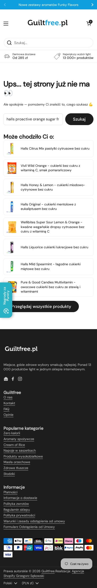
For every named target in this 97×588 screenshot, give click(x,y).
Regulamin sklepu (17, 509)
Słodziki (9, 474)
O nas (8, 397)
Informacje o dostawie (20, 498)
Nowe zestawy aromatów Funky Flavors (48, 4)
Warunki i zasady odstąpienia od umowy (34, 521)
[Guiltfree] (47, 23)
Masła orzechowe (17, 462)
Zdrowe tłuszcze (16, 468)
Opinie (8, 414)
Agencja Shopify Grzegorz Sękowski (44, 573)
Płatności (10, 492)
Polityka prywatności (19, 515)
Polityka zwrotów (16, 504)
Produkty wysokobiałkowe (23, 456)
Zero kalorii (12, 433)
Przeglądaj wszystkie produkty (41, 306)
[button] (88, 23)
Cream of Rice (14, 445)
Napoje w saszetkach (20, 450)
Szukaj (79, 119)
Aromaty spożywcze (19, 439)
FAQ (6, 409)
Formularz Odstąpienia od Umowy (29, 527)
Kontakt (9, 403)
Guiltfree (48, 571)
